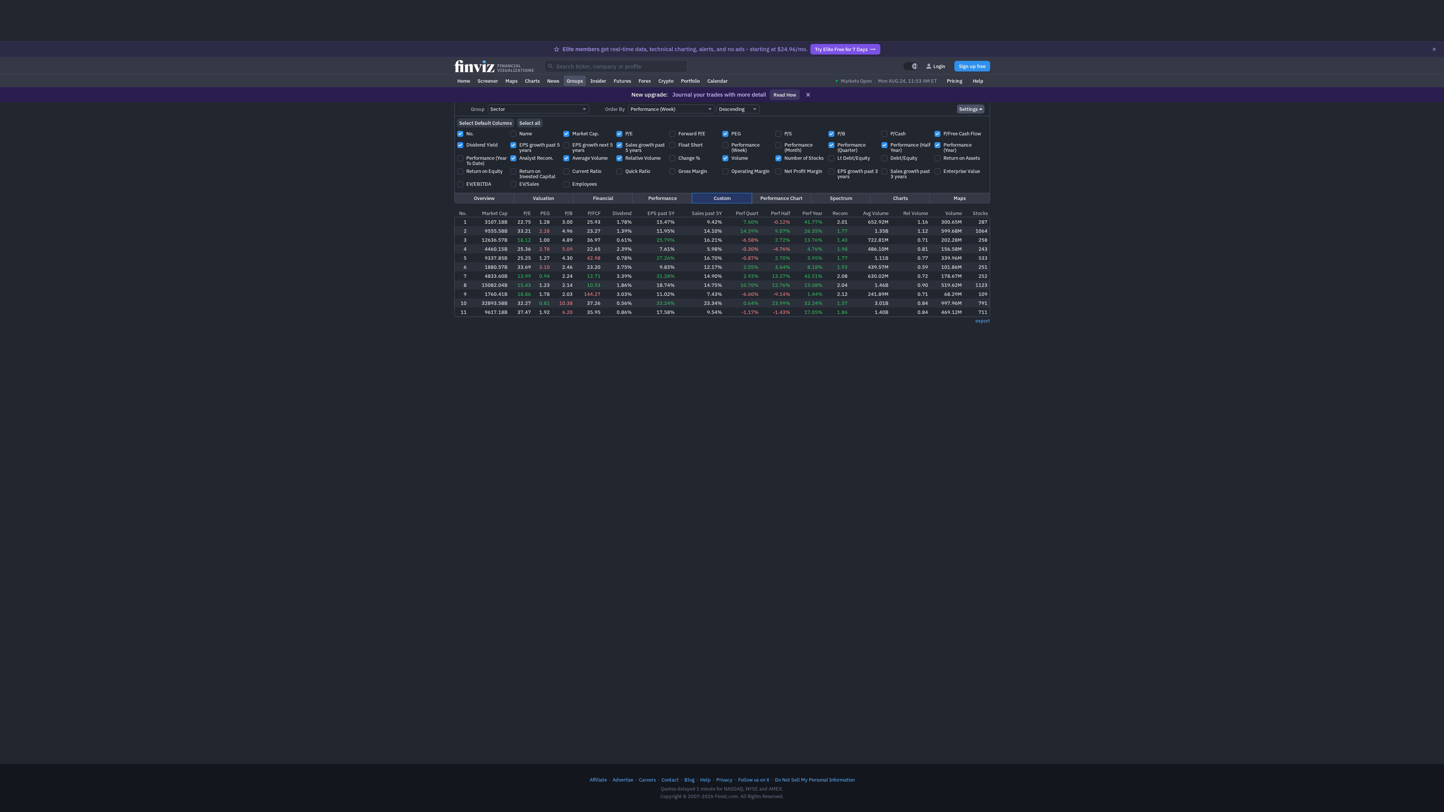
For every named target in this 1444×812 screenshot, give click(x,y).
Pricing (954, 81)
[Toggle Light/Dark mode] (911, 66)
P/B (569, 213)
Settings (968, 109)
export (982, 321)
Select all (529, 123)
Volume (953, 213)
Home (463, 81)
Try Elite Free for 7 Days (841, 49)
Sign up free (972, 66)
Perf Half (780, 213)
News (553, 81)
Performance (662, 198)
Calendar (717, 81)
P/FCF (594, 213)
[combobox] (616, 66)
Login (939, 66)
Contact (670, 780)
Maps (511, 81)
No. (463, 213)
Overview (484, 198)
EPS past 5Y (661, 213)
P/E (527, 213)
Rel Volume (915, 213)
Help (978, 81)
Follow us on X (753, 780)
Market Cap (495, 213)
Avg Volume (876, 213)
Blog (689, 780)
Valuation (543, 198)
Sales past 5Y (707, 213)
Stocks (980, 213)
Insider (598, 81)
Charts (532, 81)
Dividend (622, 213)
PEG (545, 213)
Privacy (724, 780)
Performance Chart (781, 198)
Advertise (623, 780)
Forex (645, 81)
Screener (488, 81)
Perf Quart (747, 213)
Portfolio (690, 81)
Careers (647, 780)
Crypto (665, 81)
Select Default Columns (485, 123)
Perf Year (812, 213)
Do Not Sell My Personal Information (815, 780)
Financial (603, 198)
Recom (840, 213)
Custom (722, 198)
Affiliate (598, 780)
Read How (785, 95)
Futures (622, 81)
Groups (575, 81)
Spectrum (841, 198)
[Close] (1434, 49)
